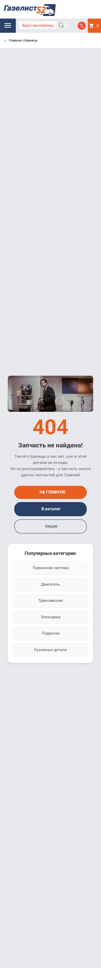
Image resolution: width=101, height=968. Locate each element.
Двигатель (50, 584)
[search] (61, 25)
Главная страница (22, 40)
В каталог (50, 508)
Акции (50, 526)
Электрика (50, 617)
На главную (52, 492)
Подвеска (51, 633)
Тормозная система (50, 567)
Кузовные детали (50, 649)
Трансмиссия (50, 600)
